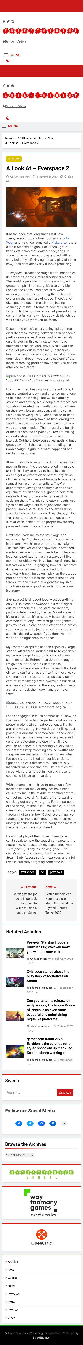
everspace (27, 872)
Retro (11, 1302)
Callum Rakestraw (20, 176)
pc (42, 872)
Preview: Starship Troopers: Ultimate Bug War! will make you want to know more (49, 947)
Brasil (11, 1270)
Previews (14, 159)
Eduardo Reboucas (41, 988)
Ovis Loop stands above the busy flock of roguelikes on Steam (48, 976)
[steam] (12, 21)
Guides (12, 1278)
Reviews (13, 1310)
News (11, 1286)
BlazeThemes (41, 1337)
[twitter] (8, 21)
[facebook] (4, 21)
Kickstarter (60, 242)
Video (11, 1318)
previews (56, 872)
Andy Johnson (38, 958)
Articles (13, 1262)
